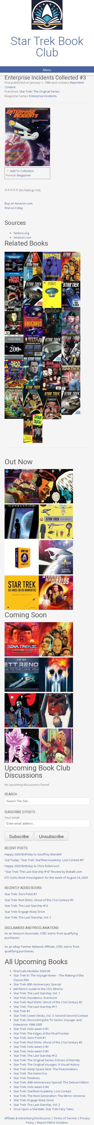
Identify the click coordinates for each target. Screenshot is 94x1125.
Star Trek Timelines (26, 1078)
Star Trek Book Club (47, 46)
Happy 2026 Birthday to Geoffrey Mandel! (33, 854)
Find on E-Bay (14, 208)
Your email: (12, 817)
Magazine (24, 175)
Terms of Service (65, 1118)
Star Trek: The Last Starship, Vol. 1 (36, 993)
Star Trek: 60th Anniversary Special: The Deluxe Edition (51, 1082)
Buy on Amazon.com (19, 203)
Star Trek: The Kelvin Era (30, 1073)
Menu (47, 70)
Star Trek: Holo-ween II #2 (31, 1047)
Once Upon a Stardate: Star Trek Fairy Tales (43, 1109)
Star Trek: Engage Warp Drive (25, 912)
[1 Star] (6, 189)
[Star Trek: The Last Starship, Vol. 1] (56, 691)
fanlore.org (21, 233)
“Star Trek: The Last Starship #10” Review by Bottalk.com (43, 872)
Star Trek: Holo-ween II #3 (31, 1051)
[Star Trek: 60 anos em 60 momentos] (22, 609)
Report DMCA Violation (52, 1122)
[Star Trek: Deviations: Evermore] (22, 726)
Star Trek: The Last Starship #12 (26, 906)
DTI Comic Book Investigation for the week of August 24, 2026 (46, 878)
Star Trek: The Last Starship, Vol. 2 (28, 917)
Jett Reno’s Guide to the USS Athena (38, 989)
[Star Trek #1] (56, 762)
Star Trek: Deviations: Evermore (35, 998)
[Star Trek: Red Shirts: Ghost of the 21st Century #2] (56, 726)
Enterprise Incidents (43, 96)
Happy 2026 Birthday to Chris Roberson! (32, 866)
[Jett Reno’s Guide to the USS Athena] (22, 691)
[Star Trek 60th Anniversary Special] (56, 655)
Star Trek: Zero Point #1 (21, 894)
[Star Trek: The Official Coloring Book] (56, 573)
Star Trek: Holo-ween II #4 (31, 1087)
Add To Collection (22, 171)
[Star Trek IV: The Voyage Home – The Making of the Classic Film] (22, 655)
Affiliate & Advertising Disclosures (27, 1118)
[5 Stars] (17, 189)
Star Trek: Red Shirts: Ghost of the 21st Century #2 (47, 1002)
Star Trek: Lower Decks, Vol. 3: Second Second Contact (50, 1016)
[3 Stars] (11, 189)
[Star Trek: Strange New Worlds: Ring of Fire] (56, 609)
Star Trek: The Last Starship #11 (35, 1007)
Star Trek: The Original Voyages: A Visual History (46, 1064)
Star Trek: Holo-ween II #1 (31, 1029)
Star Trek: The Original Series (39, 91)
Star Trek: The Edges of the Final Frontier (41, 1033)
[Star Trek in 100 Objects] (56, 538)
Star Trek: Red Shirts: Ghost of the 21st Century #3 (39, 900)
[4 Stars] (14, 189)
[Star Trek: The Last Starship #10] (56, 502)
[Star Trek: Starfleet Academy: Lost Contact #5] (22, 502)
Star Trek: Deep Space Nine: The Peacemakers (45, 1069)
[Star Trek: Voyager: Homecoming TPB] (22, 538)
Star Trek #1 (21, 1011)
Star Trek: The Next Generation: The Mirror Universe (49, 1096)
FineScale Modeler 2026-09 (31, 971)
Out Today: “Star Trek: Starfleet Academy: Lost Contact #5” (44, 860)
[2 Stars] (8, 189)
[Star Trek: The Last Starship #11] (22, 762)
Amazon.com (22, 237)
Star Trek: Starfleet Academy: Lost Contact (42, 1091)
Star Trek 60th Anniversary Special (37, 984)
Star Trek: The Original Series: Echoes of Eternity (46, 1060)
